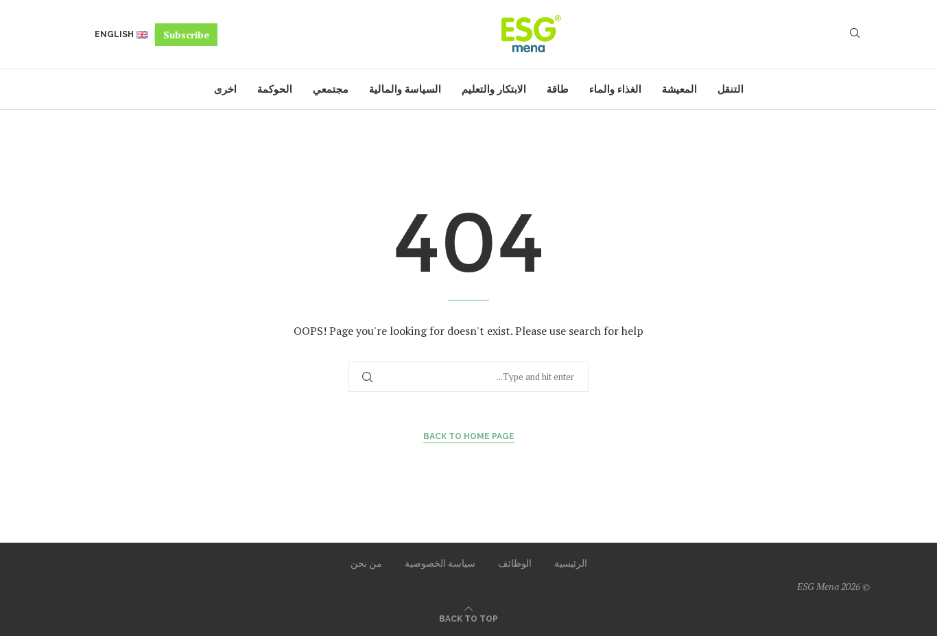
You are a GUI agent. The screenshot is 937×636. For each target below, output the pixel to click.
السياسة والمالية (405, 89)
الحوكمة (274, 89)
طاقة (558, 89)
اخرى (225, 89)
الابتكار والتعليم (494, 89)
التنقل (730, 89)
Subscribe (186, 34)
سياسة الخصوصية (440, 562)
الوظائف (515, 562)
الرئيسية (570, 562)
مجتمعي (330, 89)
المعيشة (679, 89)
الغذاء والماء (615, 89)
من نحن (366, 562)
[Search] (855, 34)
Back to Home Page (468, 436)
